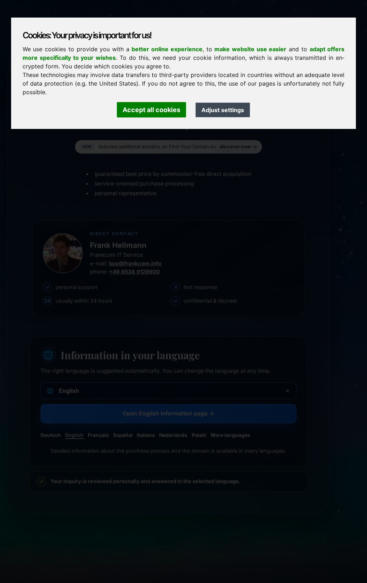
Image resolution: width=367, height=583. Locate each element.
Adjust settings (222, 110)
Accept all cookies (151, 110)
